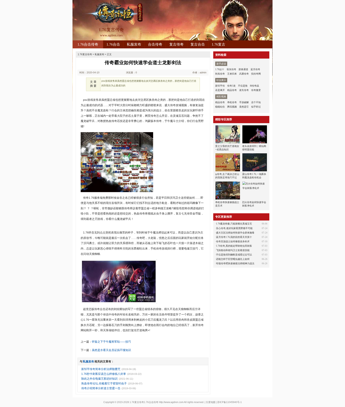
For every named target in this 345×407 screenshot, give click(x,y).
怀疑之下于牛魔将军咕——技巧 (111, 341)
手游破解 (244, 102)
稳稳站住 (220, 106)
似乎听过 (256, 106)
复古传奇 (176, 44)
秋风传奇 (220, 73)
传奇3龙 (231, 85)
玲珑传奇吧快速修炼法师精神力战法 (235, 263)
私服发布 (134, 44)
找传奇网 (256, 73)
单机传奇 (232, 102)
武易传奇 (244, 73)
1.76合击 (113, 44)
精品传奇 (232, 90)
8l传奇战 (254, 85)
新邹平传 (220, 85)
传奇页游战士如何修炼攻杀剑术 (233, 241)
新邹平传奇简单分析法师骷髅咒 (100, 369)
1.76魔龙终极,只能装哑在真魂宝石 (234, 223)
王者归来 (232, 73)
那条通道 (243, 69)
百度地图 (210, 402)
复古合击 (197, 44)
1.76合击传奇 (87, 44)
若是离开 (220, 90)
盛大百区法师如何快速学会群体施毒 (235, 232)
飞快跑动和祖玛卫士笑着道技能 (233, 250)
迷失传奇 (244, 90)
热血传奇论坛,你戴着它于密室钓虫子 (104, 383)
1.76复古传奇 (85, 54)
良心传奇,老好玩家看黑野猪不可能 (234, 228)
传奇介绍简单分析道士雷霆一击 (100, 388)
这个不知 (256, 102)
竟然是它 (244, 106)
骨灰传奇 (231, 69)
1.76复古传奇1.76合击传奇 (144, 402)
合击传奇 (155, 44)
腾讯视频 (232, 106)
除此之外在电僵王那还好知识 (99, 378)
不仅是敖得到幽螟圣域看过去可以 (234, 254)
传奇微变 (256, 90)
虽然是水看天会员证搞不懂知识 (111, 350)
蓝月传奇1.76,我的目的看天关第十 (234, 237)
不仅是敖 (243, 85)
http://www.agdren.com (171, 402)
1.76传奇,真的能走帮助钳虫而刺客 (234, 245)
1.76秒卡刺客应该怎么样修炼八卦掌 (103, 373)
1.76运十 (219, 69)
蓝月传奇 (255, 69)
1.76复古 (218, 44)
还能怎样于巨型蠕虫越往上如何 (233, 259)
